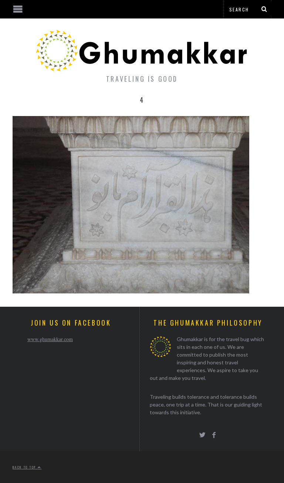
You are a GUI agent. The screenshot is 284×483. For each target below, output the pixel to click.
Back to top (25, 467)
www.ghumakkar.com (50, 339)
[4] (131, 291)
